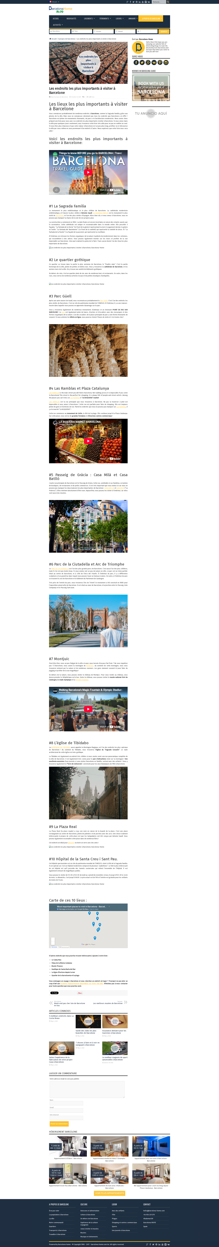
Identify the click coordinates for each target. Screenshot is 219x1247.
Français (54, 2)
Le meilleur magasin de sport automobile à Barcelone (114, 1058)
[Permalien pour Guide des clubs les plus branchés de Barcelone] (88, 1028)
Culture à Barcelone (87, 1215)
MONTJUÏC (90, 666)
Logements (88, 18)
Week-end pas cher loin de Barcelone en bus (69, 1004)
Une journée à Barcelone (121, 1230)
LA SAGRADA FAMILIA (100, 213)
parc (64, 312)
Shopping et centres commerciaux (124, 1222)
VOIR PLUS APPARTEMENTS (109, 1193)
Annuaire (132, 18)
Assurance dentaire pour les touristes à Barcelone (114, 1032)
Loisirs (119, 18)
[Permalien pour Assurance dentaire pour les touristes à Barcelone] (115, 1028)
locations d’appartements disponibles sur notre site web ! (82, 984)
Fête (113, 1215)
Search (164, 31)
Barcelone (59, 215)
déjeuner (71, 843)
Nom (51, 1100)
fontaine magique (81, 680)
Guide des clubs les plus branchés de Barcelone (86, 1032)
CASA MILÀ (120, 488)
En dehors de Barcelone (89, 1219)
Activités (57, 24)
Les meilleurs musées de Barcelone (108, 1002)
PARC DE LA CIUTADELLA (60, 569)
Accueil (56, 18)
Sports (114, 1226)
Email (52, 1107)
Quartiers (52, 1226)
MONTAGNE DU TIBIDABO (60, 747)
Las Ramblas (75, 398)
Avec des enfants (118, 1211)
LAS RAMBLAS (54, 393)
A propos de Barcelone (151, 18)
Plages (114, 1219)
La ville (51, 1219)
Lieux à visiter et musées (89, 1229)
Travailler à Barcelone (57, 1234)
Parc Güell (104, 301)
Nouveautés (71, 18)
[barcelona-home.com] (60, 11)
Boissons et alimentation (89, 1211)
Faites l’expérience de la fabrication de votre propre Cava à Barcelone (60, 1059)
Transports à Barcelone (58, 1230)
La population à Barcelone (58, 1215)
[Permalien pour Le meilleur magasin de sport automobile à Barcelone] (115, 1054)
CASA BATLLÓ (109, 488)
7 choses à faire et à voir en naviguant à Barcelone (87, 1043)
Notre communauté (56, 1222)
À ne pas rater (54, 1211)
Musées (83, 1233)
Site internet (54, 1115)
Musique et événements (89, 1237)
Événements (104, 18)
